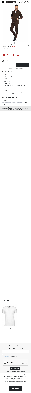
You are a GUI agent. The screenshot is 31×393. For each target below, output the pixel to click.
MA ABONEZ (15, 369)
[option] (15, 23)
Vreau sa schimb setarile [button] (15, 385)
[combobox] (8, 65)
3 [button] (17, 43)
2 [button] (16, 43)
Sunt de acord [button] (15, 388)
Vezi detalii (21, 109)
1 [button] (14, 43)
